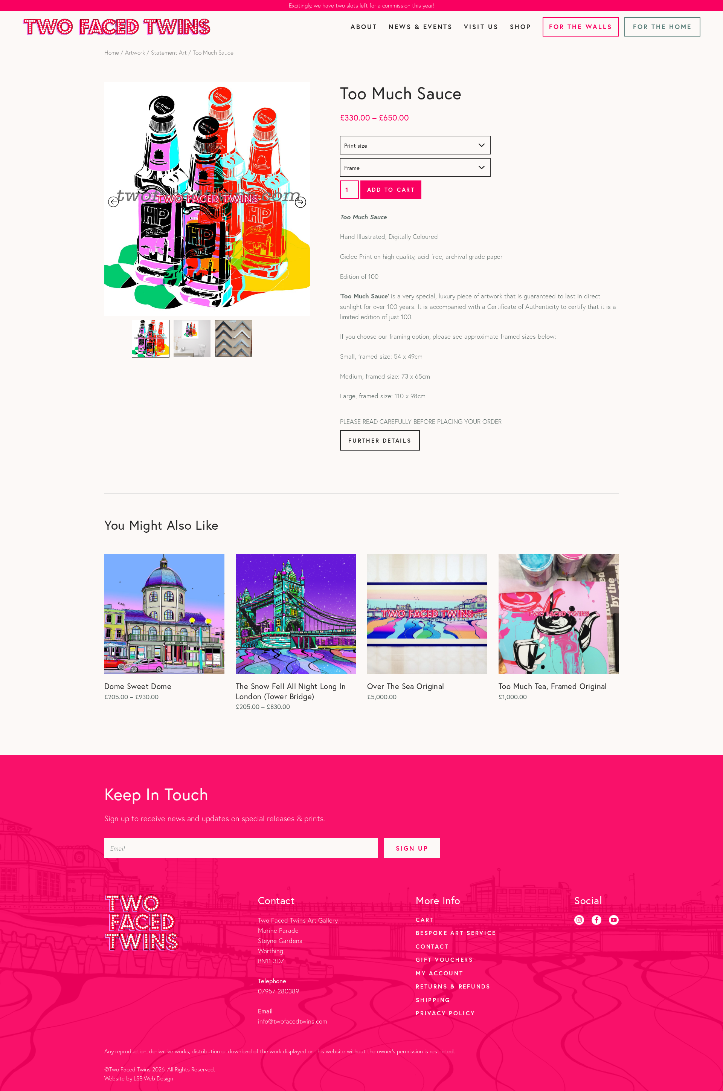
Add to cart (391, 189)
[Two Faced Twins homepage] (116, 26)
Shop (520, 26)
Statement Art (169, 52)
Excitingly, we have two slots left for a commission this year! (362, 5)
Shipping (433, 1000)
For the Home (662, 26)
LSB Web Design (153, 1078)
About (364, 26)
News (421, 26)
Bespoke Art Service (456, 933)
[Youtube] (614, 920)
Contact (432, 946)
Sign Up (412, 848)
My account (440, 973)
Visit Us (481, 26)
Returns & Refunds (453, 986)
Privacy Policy (445, 1013)
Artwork (135, 52)
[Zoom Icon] (207, 199)
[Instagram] (579, 920)
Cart (425, 919)
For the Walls (580, 26)
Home (111, 52)
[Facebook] (596, 920)
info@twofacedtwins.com (292, 1021)
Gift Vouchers (444, 959)
